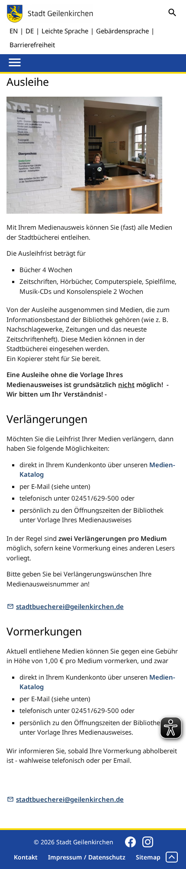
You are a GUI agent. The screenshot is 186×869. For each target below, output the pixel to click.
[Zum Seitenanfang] (172, 857)
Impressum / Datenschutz (86, 857)
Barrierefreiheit (32, 44)
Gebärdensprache (122, 30)
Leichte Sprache (65, 30)
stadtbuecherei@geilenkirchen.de (70, 606)
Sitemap (148, 857)
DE (30, 30)
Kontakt (26, 857)
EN (14, 30)
